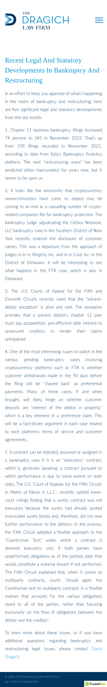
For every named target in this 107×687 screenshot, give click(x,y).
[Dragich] (45, 21)
